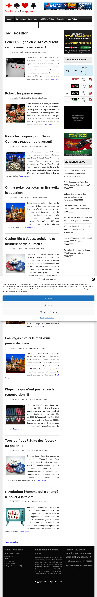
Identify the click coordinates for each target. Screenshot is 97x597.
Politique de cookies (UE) (13, 566)
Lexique (7, 559)
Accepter (48, 298)
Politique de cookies (47, 318)
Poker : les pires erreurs (23, 93)
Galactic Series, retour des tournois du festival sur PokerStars (75, 197)
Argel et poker (9, 556)
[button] (93, 279)
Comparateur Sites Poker (26, 19)
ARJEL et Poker (47, 19)
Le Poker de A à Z (14, 25)
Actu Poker (72, 19)
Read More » (50, 125)
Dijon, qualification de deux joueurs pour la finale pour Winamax (75, 173)
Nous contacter (9, 563)
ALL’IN (43, 25)
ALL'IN (13, 249)
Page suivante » (11, 542)
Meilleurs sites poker (11, 554)
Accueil (10, 19)
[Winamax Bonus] (68, 10)
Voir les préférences (48, 312)
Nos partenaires (9, 561)
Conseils (60, 19)
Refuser (48, 305)
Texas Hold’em (31, 25)
